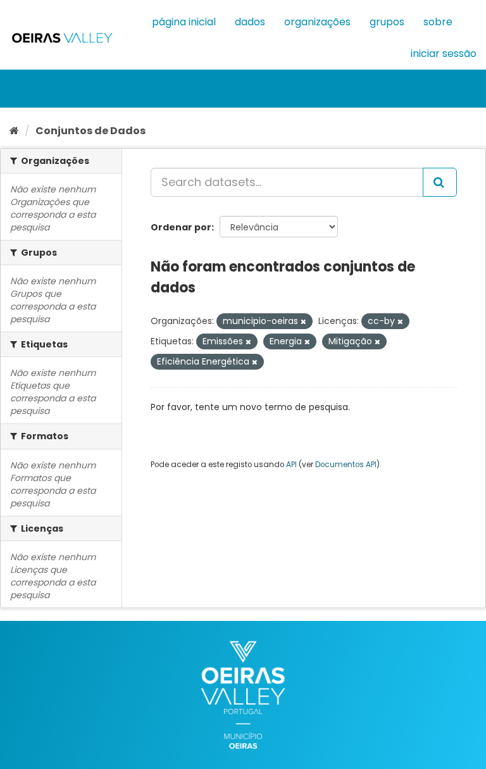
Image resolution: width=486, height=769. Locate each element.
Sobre (437, 22)
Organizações (317, 22)
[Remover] (303, 321)
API (291, 465)
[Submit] (440, 182)
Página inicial (184, 22)
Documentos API (346, 465)
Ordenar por (181, 227)
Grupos (387, 22)
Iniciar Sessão (444, 53)
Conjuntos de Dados (90, 130)
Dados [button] (250, 22)
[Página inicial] (14, 130)
